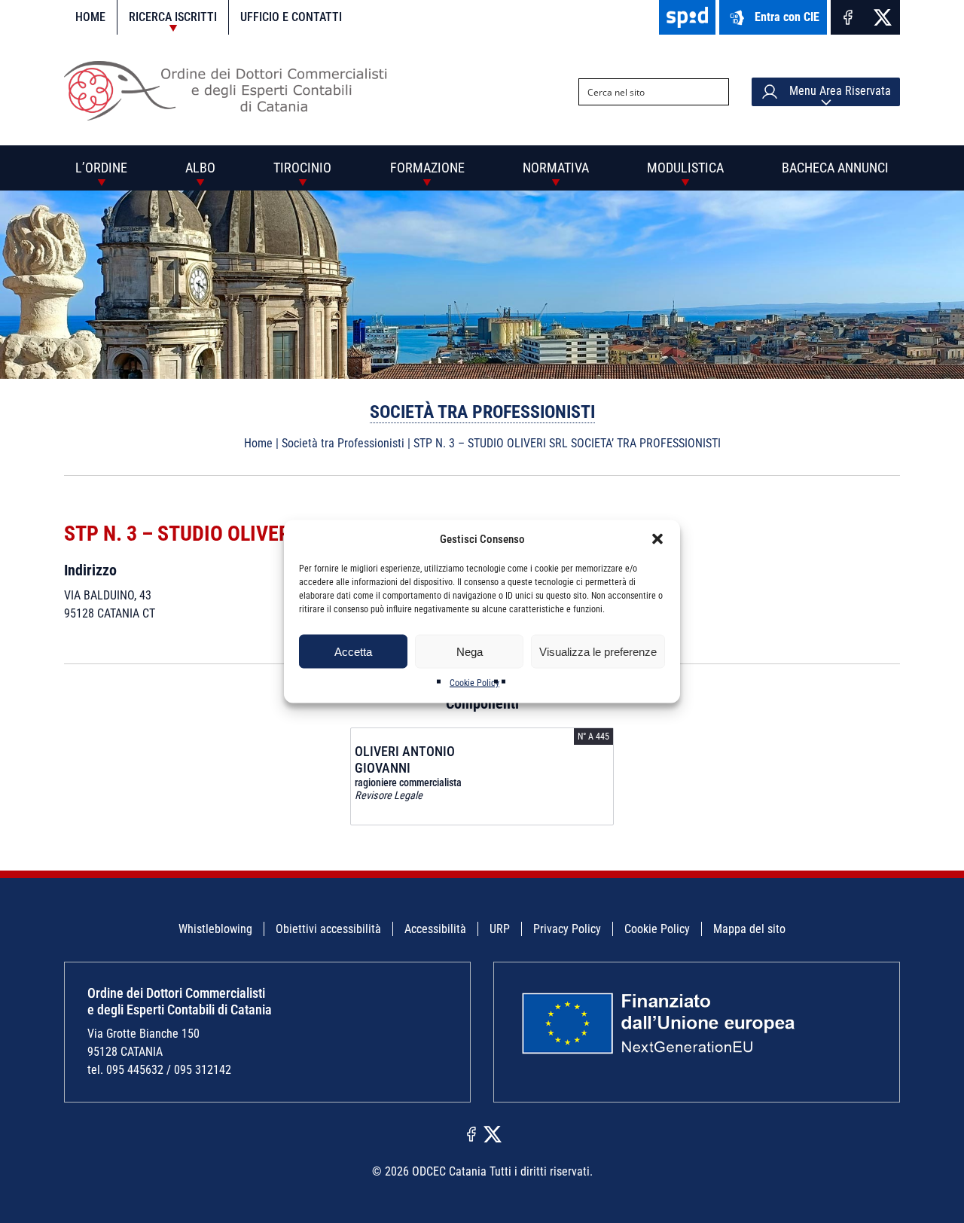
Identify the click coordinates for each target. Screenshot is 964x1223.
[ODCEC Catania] (231, 116)
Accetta (353, 651)
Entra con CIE (787, 17)
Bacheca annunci (835, 167)
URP (500, 929)
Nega (469, 651)
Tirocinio (302, 167)
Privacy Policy (567, 929)
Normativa (556, 167)
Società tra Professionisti (482, 411)
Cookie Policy (474, 683)
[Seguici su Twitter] (882, 17)
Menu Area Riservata (838, 91)
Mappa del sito (749, 929)
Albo (200, 167)
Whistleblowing (215, 929)
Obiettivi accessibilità (328, 929)
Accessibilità (435, 929)
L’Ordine (101, 167)
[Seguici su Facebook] (848, 17)
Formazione (427, 167)
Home (90, 17)
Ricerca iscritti (173, 17)
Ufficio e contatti (291, 17)
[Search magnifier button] (715, 92)
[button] (657, 539)
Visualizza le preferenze (598, 651)
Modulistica (685, 167)
